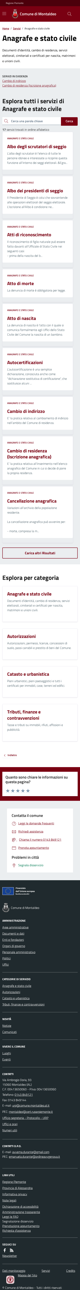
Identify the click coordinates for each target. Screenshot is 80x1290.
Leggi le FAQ (10, 1216)
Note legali (9, 1200)
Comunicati (9, 1032)
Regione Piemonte (14, 3)
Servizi (17, 28)
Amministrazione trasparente (21, 1212)
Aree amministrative (15, 927)
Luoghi (6, 1053)
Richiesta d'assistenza (16, 1230)
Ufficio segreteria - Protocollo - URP (25, 1118)
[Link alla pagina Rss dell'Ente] (11, 1250)
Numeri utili (9, 1130)
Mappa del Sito (27, 1275)
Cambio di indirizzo (14, 80)
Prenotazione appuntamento (20, 1226)
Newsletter (9, 1255)
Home (5, 28)
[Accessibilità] (10, 1280)
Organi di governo (13, 946)
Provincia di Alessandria (17, 1188)
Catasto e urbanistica (16, 998)
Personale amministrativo (18, 952)
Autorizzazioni (11, 992)
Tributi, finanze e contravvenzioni (23, 1004)
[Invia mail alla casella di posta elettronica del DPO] (30, 1152)
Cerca (69, 121)
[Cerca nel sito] (68, 14)
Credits (70, 1270)
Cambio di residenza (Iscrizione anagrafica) (29, 85)
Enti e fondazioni (13, 939)
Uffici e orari (9, 1124)
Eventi (6, 1059)
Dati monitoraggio (13, 1270)
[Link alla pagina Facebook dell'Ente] (4, 1250)
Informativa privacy (14, 1194)
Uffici (5, 964)
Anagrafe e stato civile (20, 138)
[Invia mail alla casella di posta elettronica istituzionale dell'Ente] (31, 1105)
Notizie (6, 1025)
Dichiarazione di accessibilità (20, 1206)
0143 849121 (24, 1094)
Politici (6, 958)
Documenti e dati (13, 933)
